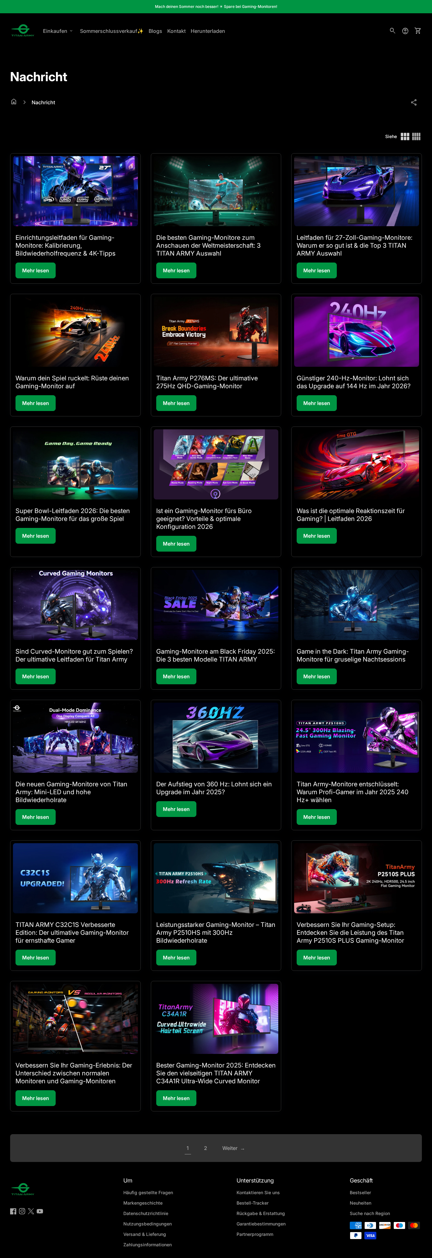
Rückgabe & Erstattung (261, 1213)
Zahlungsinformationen (147, 1244)
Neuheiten (360, 1203)
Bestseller (360, 1192)
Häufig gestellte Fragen (148, 1192)
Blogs (155, 31)
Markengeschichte (143, 1203)
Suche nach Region (370, 1213)
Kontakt (176, 31)
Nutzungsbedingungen (147, 1223)
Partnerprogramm (255, 1234)
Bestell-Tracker (252, 1203)
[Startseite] (22, 30)
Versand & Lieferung (144, 1234)
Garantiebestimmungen (261, 1223)
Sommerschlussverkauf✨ (112, 31)
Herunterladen (208, 31)
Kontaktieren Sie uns (258, 1192)
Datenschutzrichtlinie (145, 1213)
